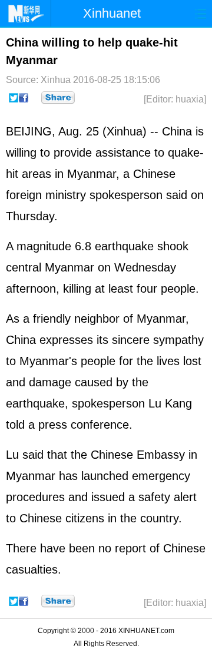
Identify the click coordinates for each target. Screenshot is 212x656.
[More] (58, 97)
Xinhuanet (112, 13)
